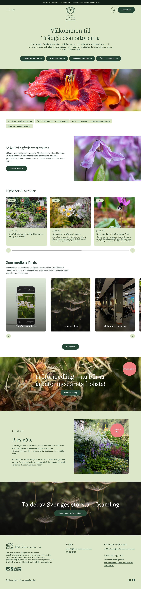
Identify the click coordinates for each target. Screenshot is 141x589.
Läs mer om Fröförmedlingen (70, 513)
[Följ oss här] (129, 580)
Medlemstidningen (81, 58)
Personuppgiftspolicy (28, 580)
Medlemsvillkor (11, 580)
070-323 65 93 (71, 552)
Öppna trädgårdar (107, 58)
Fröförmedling (56, 58)
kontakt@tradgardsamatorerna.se (79, 549)
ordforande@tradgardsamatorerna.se (118, 563)
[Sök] (113, 10)
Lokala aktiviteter (31, 58)
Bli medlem (126, 10)
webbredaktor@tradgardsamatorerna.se (119, 549)
